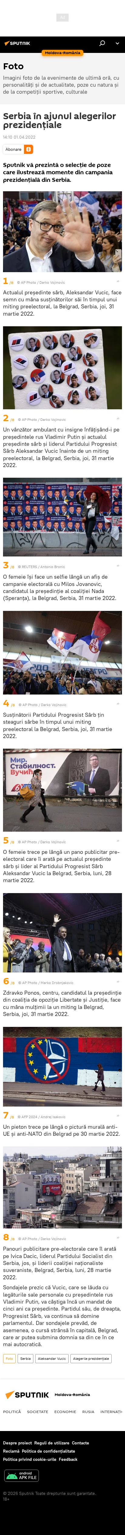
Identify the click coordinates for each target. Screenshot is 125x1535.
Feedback (68, 1459)
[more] (118, 281)
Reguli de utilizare (51, 1443)
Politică (12, 1411)
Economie (65, 1411)
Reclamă (11, 1451)
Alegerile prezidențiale (91, 1358)
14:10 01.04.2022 (19, 137)
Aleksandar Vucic (52, 1358)
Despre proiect (17, 1443)
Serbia (25, 1358)
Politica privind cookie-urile (29, 1459)
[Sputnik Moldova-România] (18, 45)
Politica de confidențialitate (48, 1451)
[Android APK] (21, 1476)
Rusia (88, 1411)
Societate (37, 1411)
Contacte (80, 1443)
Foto (9, 1358)
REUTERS (29, 566)
